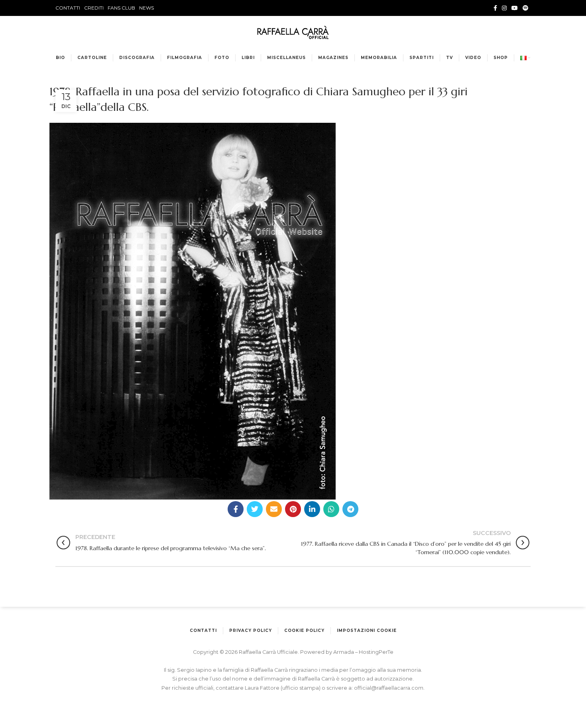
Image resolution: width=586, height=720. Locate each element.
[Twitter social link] (255, 509)
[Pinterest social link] (293, 509)
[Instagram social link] (504, 8)
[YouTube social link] (514, 8)
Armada (344, 652)
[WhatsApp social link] (331, 509)
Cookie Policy (304, 630)
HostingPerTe (376, 652)
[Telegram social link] (350, 509)
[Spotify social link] (525, 8)
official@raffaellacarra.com (388, 688)
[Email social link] (274, 509)
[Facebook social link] (495, 8)
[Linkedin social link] (312, 509)
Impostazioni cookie (367, 630)
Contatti (203, 630)
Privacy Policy (250, 630)
